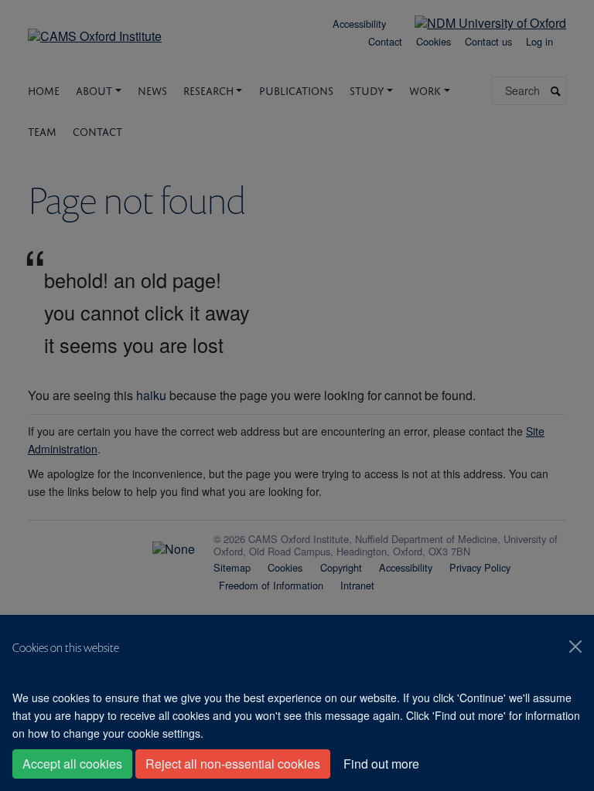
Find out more (381, 763)
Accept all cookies (72, 763)
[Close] (575, 646)
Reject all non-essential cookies (232, 763)
